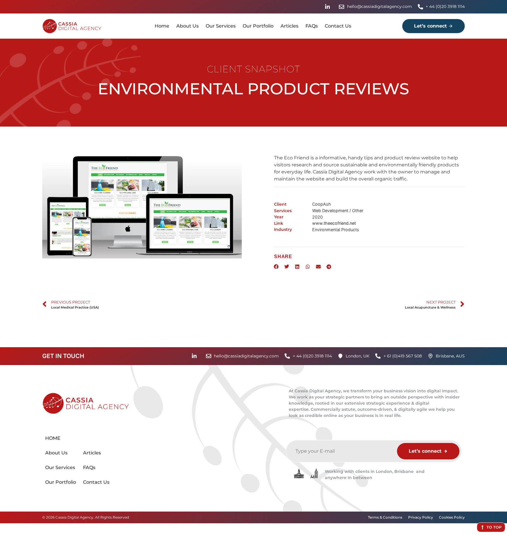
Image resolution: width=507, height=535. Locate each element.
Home (162, 26)
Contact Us (338, 26)
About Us (187, 26)
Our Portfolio (258, 26)
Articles (289, 26)
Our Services (221, 26)
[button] (276, 266)
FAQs (311, 26)
